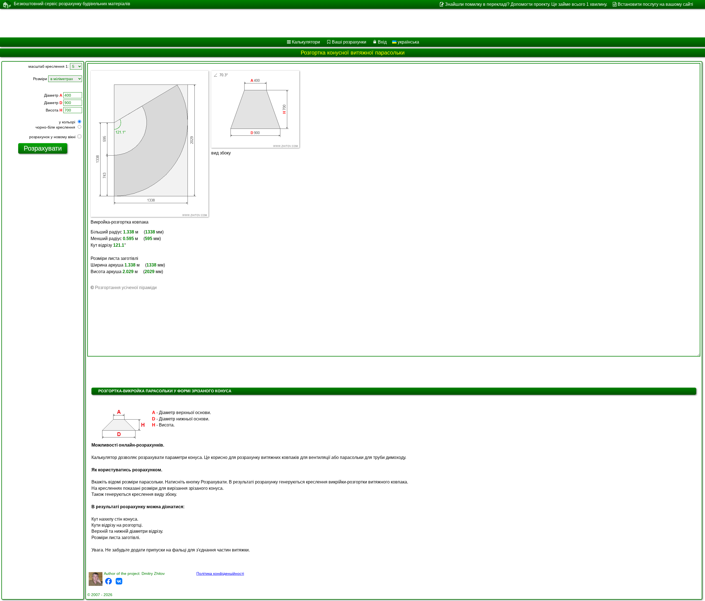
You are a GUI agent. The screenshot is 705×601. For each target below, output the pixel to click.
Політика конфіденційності (220, 573)
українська (408, 42)
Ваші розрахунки (349, 42)
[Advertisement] (167, 23)
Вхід (382, 42)
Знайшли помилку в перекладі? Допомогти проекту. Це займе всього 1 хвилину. (526, 4)
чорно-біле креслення (56, 127)
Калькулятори (306, 42)
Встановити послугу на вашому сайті (655, 4)
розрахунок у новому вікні (53, 137)
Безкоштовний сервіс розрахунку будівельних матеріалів (72, 3)
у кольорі (67, 122)
